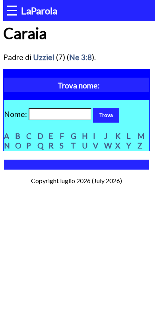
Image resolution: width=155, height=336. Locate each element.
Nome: (16, 114)
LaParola (39, 10)
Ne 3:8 (80, 57)
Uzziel (43, 57)
